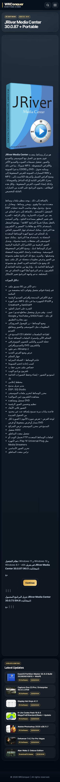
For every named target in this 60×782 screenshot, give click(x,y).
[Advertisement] (30, 59)
